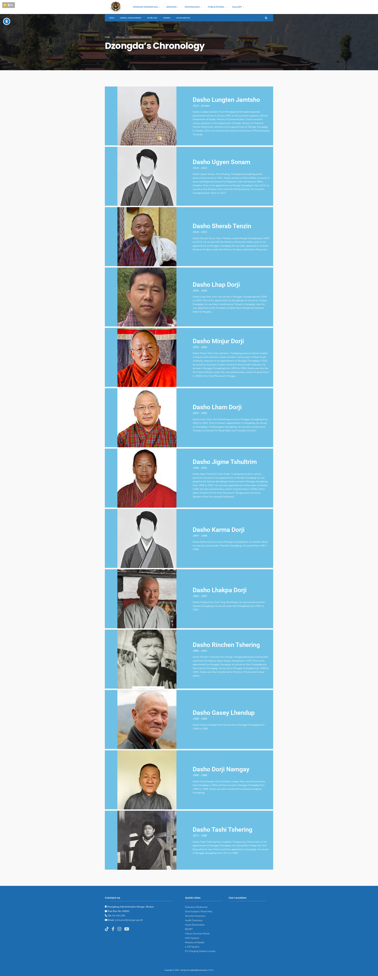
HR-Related (152, 18)
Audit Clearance (194, 920)
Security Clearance (195, 916)
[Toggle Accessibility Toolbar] (6, 21)
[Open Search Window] (266, 17)
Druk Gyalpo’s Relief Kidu (198, 911)
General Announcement (130, 18)
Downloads (192, 6)
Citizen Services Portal (197, 933)
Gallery (237, 6)
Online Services (183, 18)
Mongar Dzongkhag (145, 6)
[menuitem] (148, 6)
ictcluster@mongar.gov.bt (129, 920)
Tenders (166, 18)
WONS (211, 970)
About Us (120, 37)
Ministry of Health (194, 942)
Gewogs (171, 6)
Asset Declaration (195, 924)
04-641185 (118, 915)
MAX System (192, 938)
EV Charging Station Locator (200, 951)
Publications (216, 6)
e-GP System (192, 946)
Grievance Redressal (196, 907)
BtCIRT (189, 929)
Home (107, 37)
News (111, 18)
